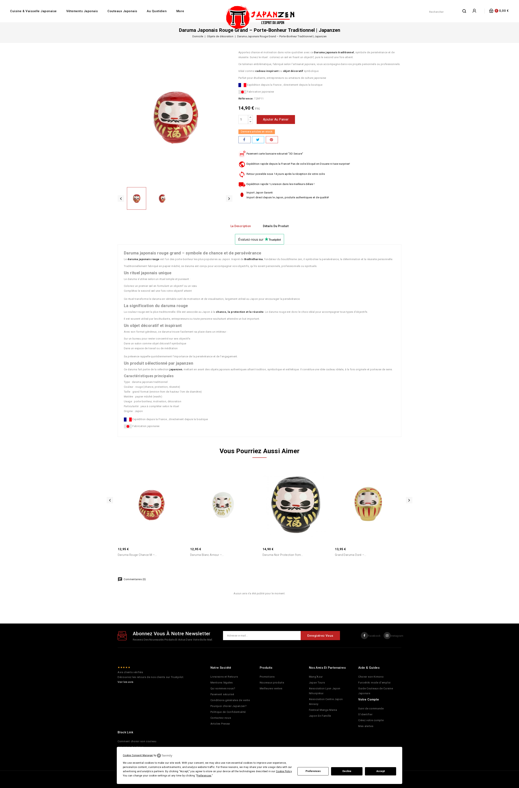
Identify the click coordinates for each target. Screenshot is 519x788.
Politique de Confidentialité (228, 711)
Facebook (374, 635)
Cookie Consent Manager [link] (138, 755)
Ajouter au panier (276, 119)
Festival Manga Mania (323, 709)
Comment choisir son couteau (137, 741)
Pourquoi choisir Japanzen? (228, 706)
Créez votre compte (371, 720)
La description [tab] (241, 226)
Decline (346, 771)
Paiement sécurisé (222, 694)
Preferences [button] (204, 775)
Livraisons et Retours (224, 676)
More (180, 11)
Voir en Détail (155, 493)
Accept (380, 771)
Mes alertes (365, 726)
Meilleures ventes (271, 688)
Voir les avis (125, 681)
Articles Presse (220, 723)
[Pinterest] (272, 139)
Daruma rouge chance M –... (137, 554)
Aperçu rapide (147, 493)
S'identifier (365, 714)
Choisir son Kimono (371, 676)
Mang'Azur (316, 676)
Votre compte (368, 699)
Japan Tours (317, 682)
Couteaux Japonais (122, 11)
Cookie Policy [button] (284, 771)
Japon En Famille (320, 715)
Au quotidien (157, 11)
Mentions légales (221, 682)
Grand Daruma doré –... (350, 554)
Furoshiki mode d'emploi (374, 682)
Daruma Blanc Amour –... (207, 554)
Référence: (246, 98)
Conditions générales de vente (230, 700)
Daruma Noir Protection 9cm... (283, 554)
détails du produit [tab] (275, 226)
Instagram (397, 635)
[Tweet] (258, 139)
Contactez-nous (220, 717)
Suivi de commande (371, 708)
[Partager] (244, 139)
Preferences (313, 771)
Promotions (267, 676)
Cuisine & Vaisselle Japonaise (33, 11)
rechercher (464, 11)
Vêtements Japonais (82, 11)
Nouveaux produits (272, 682)
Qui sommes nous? (222, 688)
